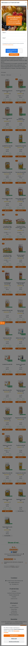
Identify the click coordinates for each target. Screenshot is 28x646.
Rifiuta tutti (14, 638)
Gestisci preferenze (14, 641)
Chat (2, 323)
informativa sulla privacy (8, 44)
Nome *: (4, 32)
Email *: (4, 38)
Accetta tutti (14, 635)
